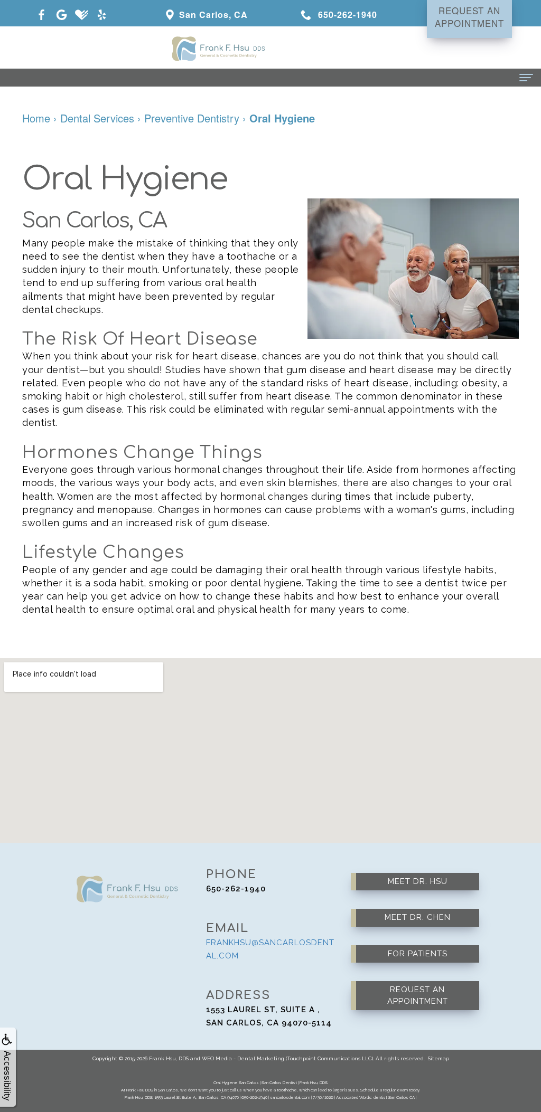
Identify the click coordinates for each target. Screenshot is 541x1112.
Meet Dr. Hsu (417, 881)
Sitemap (438, 1058)
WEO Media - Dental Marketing (243, 1058)
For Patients (417, 953)
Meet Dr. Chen (418, 917)
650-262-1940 (236, 889)
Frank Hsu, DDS (169, 1058)
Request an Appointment (417, 995)
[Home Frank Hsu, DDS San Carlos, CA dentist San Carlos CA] (270, 47)
